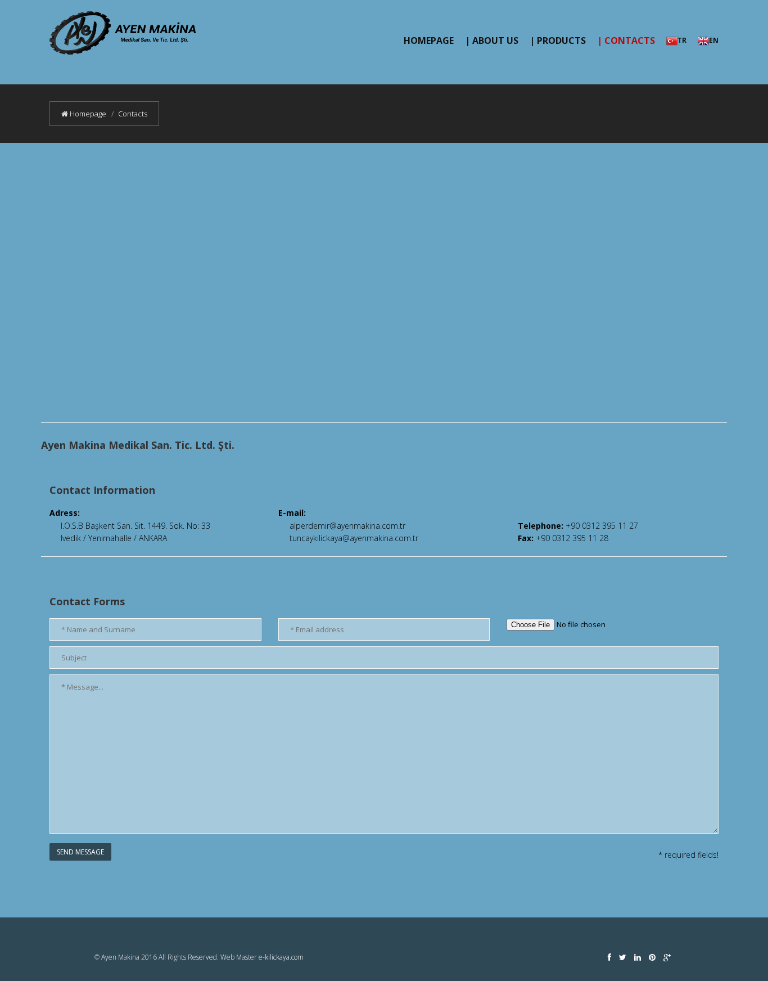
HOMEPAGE (429, 40)
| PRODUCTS (558, 40)
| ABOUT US (491, 40)
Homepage (87, 114)
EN (714, 40)
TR (681, 40)
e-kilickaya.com (281, 957)
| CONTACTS (626, 40)
